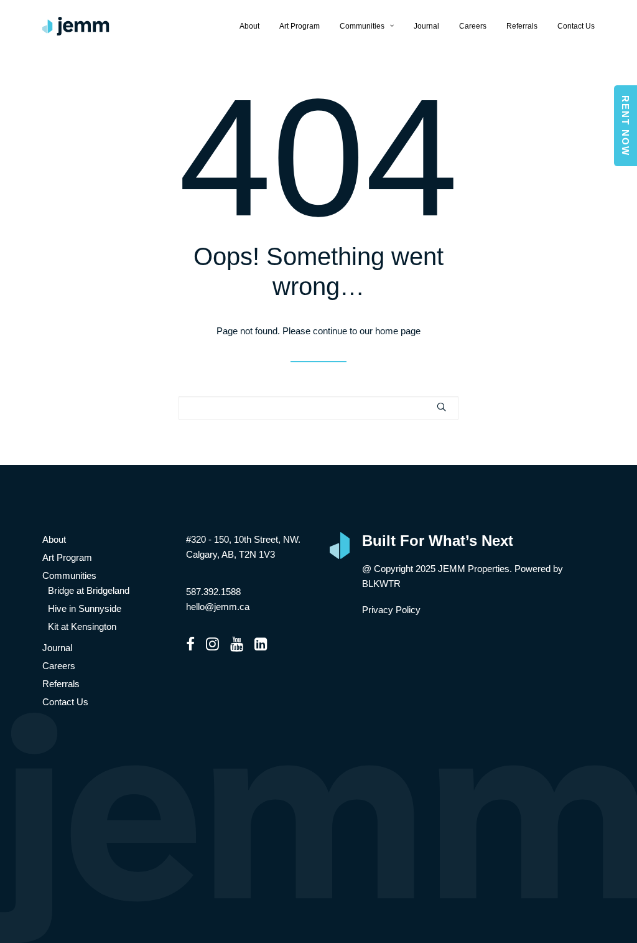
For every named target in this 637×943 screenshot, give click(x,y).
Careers (472, 26)
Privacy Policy (391, 609)
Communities (362, 26)
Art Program (299, 26)
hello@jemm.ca (217, 606)
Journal (426, 26)
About (249, 26)
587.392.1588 (213, 591)
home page (398, 331)
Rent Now (625, 125)
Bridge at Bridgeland (88, 590)
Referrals (521, 26)
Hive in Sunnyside (84, 608)
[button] (441, 407)
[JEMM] (75, 26)
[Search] (318, 408)
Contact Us (576, 26)
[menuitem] (253, 26)
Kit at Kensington (82, 626)
